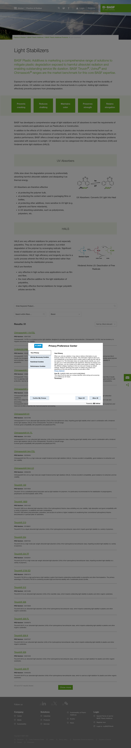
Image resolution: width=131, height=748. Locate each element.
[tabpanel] (77, 367)
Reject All (81, 398)
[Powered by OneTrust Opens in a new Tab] (94, 404)
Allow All (95, 398)
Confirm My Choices (39, 398)
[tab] (39, 353)
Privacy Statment (59, 371)
